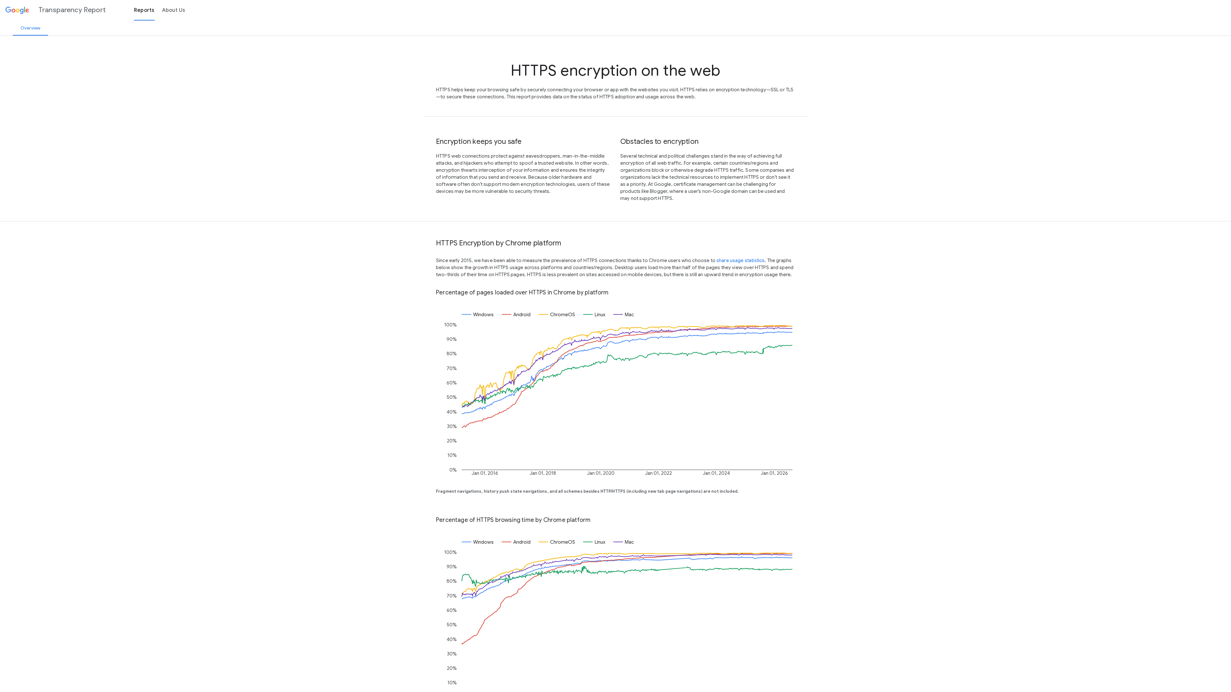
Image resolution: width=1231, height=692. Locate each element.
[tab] (30, 28)
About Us (173, 10)
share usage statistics (740, 260)
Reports (144, 10)
